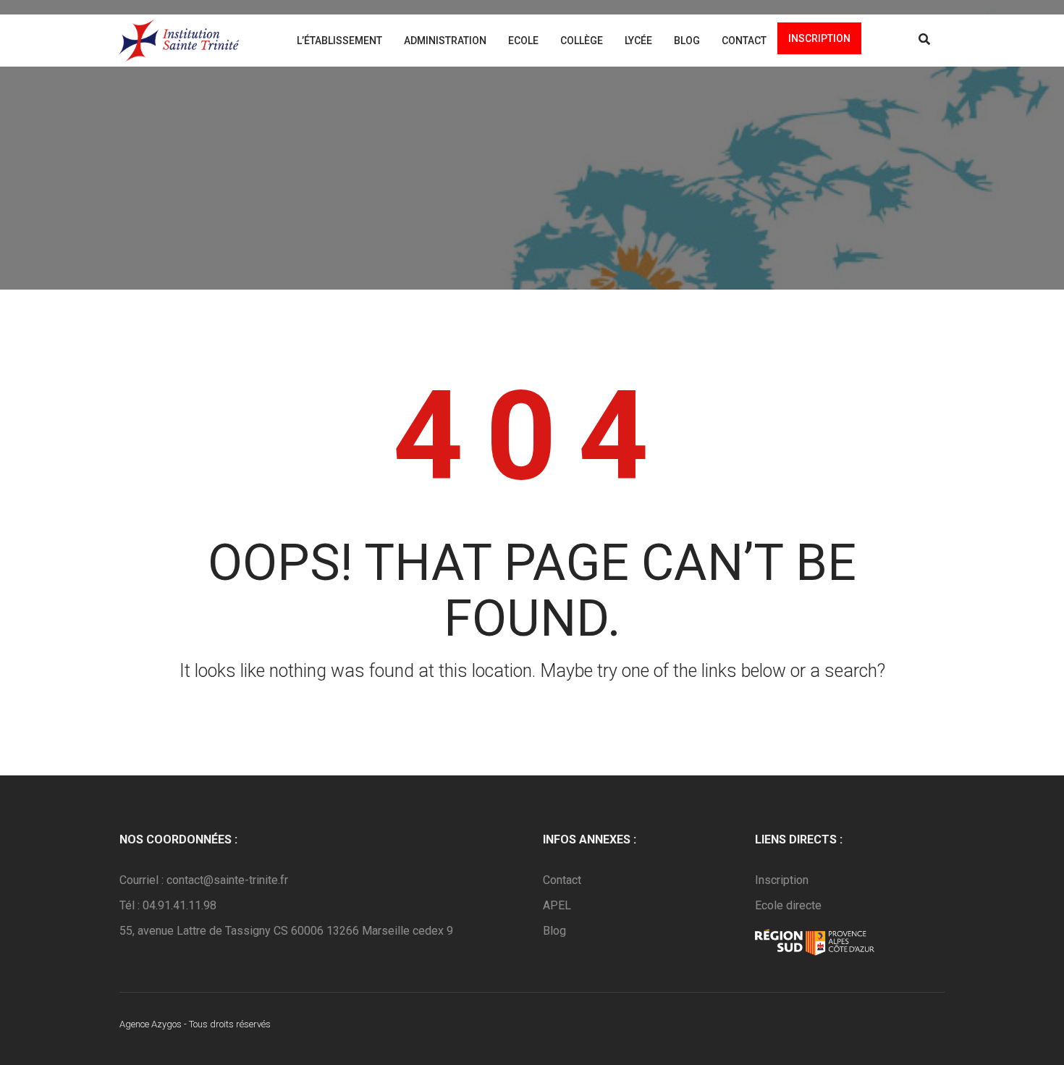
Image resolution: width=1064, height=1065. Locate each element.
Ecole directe (788, 905)
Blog (687, 40)
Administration (445, 40)
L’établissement (339, 40)
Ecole (523, 40)
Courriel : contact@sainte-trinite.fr (203, 880)
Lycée (638, 40)
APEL (557, 905)
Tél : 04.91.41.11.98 (167, 905)
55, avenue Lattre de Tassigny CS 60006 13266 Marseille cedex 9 (286, 931)
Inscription (819, 38)
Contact (744, 40)
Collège (581, 40)
